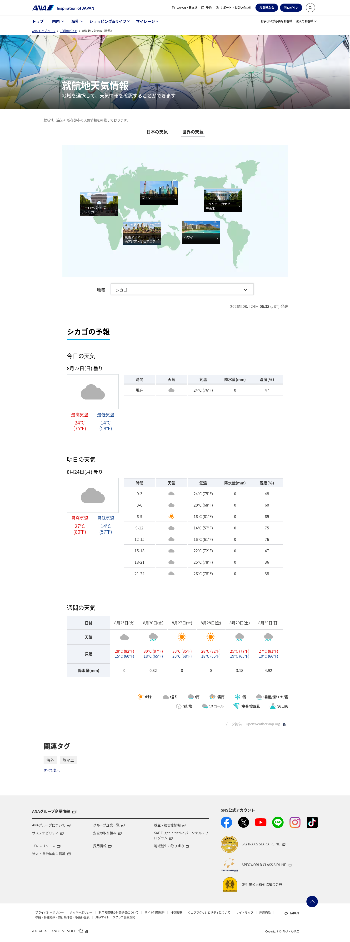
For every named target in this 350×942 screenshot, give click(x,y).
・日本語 (187, 7)
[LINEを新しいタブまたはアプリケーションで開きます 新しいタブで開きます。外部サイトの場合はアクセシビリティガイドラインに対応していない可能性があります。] (278, 822)
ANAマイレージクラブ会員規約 (115, 917)
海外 (75, 21)
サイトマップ (244, 912)
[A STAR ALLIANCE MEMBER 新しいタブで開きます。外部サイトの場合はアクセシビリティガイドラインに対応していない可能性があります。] (60, 930)
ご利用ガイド (68, 31)
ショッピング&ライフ (107, 21)
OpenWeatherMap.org (263, 723)
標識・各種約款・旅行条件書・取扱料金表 (62, 917)
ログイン (292, 7)
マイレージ (145, 21)
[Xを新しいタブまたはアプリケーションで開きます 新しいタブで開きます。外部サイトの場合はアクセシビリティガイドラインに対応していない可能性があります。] (243, 822)
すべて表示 (52, 770)
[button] (310, 7)
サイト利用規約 (155, 912)
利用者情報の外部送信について (119, 912)
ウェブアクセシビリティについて (209, 912)
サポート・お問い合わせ (236, 7)
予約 (209, 7)
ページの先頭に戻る (312, 901)
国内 (56, 21)
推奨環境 (176, 912)
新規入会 (268, 7)
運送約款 (265, 912)
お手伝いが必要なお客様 (276, 21)
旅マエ (68, 760)
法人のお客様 (304, 21)
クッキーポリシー (81, 912)
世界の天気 (193, 131)
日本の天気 (157, 131)
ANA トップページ (43, 31)
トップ (38, 21)
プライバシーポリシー (49, 912)
